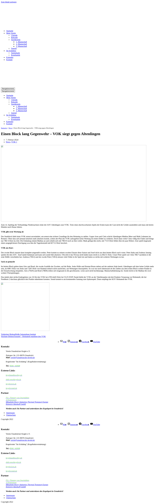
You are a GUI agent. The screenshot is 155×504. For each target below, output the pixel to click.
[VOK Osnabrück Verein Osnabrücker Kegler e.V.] (13, 27)
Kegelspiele (15, 55)
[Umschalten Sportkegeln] (43, 104)
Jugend (14, 48)
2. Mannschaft (21, 44)
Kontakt (9, 60)
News (10, 128)
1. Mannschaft (21, 42)
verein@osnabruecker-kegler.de (23, 358)
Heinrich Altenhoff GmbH (16, 404)
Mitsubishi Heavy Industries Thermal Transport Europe (27, 402)
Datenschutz (11, 415)
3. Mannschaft (21, 46)
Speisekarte (15, 53)
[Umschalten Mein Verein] (43, 98)
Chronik (14, 35)
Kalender (9, 57)
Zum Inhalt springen (8, 2)
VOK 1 (14, 142)
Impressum (10, 413)
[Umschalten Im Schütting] (43, 115)
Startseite (9, 31)
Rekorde (14, 37)
